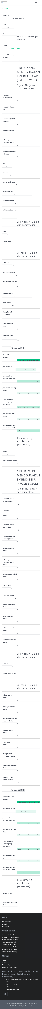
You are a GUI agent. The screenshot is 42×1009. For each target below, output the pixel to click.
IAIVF (12, 1003)
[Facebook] (10, 994)
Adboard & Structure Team (11, 935)
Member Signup (7, 965)
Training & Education (9, 944)
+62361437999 (14, 48)
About (4, 960)
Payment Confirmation (9, 967)
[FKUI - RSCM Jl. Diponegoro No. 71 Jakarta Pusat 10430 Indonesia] (4, 981)
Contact (4, 962)
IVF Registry (6, 922)
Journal (4, 924)
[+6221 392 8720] (4, 984)
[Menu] (36, 2)
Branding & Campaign (9, 949)
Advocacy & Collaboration (10, 937)
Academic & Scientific (9, 942)
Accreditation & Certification (11, 947)
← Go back (5, 8)
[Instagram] (4, 994)
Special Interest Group (9, 952)
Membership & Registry (10, 940)
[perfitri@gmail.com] (4, 989)
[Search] (40, 2)
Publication (5, 926)
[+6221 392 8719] (4, 987)
